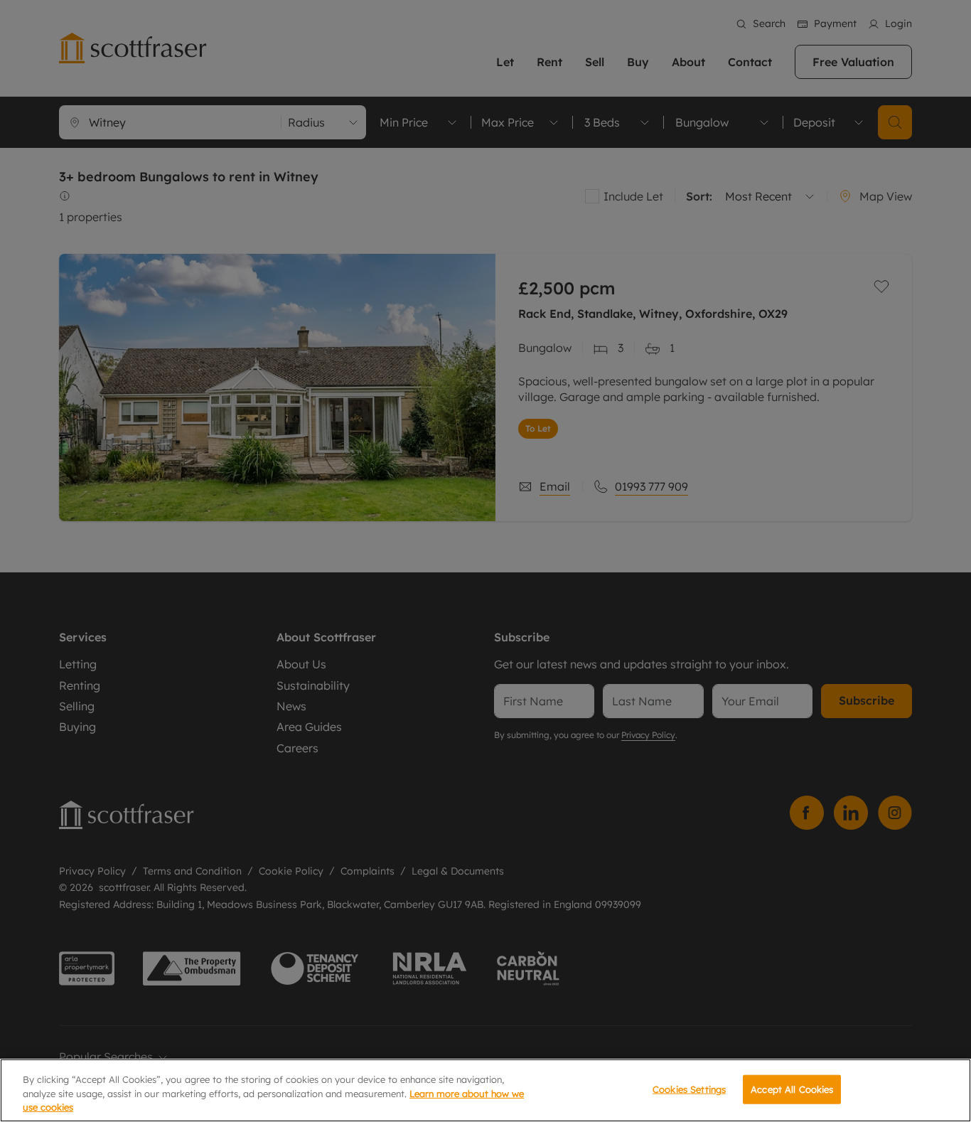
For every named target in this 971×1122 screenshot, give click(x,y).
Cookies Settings (689, 1088)
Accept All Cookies (792, 1088)
